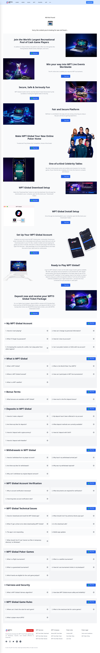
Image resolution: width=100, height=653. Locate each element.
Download (89, 2)
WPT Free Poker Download (42, 633)
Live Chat (68, 638)
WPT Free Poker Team (56, 636)
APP (46, 2)
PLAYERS (40, 2)
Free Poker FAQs (70, 636)
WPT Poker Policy (86, 636)
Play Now (34, 54)
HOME (17, 2)
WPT (34, 2)
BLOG (28, 2)
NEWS (23, 2)
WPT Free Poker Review (41, 636)
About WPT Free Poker (56, 633)
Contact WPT (69, 633)
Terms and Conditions (87, 633)
